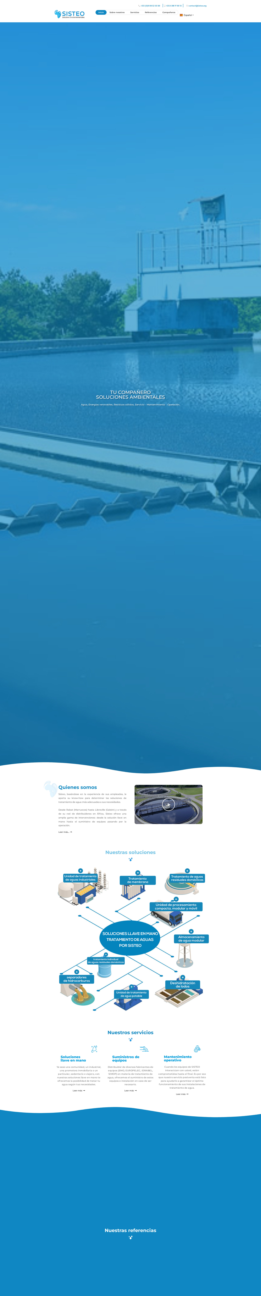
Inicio (101, 12)
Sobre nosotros (117, 12)
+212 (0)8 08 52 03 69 (150, 6)
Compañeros (168, 12)
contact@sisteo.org (197, 6)
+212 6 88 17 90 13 (174, 6)
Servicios (134, 12)
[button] (168, 804)
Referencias (151, 12)
